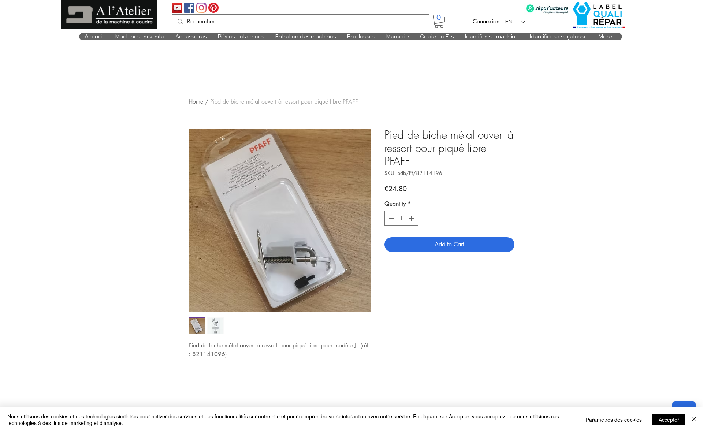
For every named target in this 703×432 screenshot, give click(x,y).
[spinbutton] (401, 218)
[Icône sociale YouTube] (177, 8)
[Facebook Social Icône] (189, 8)
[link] (439, 21)
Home (196, 101)
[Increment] (412, 218)
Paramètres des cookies (614, 419)
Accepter (669, 419)
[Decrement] (391, 218)
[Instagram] (201, 8)
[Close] (694, 419)
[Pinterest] (213, 8)
